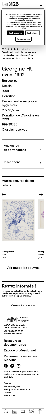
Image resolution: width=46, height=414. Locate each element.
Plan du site (9, 395)
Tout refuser (32, 33)
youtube (12, 366)
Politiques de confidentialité (17, 389)
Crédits (7, 383)
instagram (18, 366)
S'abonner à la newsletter (23, 305)
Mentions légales (12, 386)
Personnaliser (23, 39)
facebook (6, 366)
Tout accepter (15, 33)
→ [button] (41, 194)
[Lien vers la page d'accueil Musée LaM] (10, 5)
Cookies (7, 392)
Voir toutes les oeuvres (23, 268)
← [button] (4, 194)
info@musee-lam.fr (12, 333)
